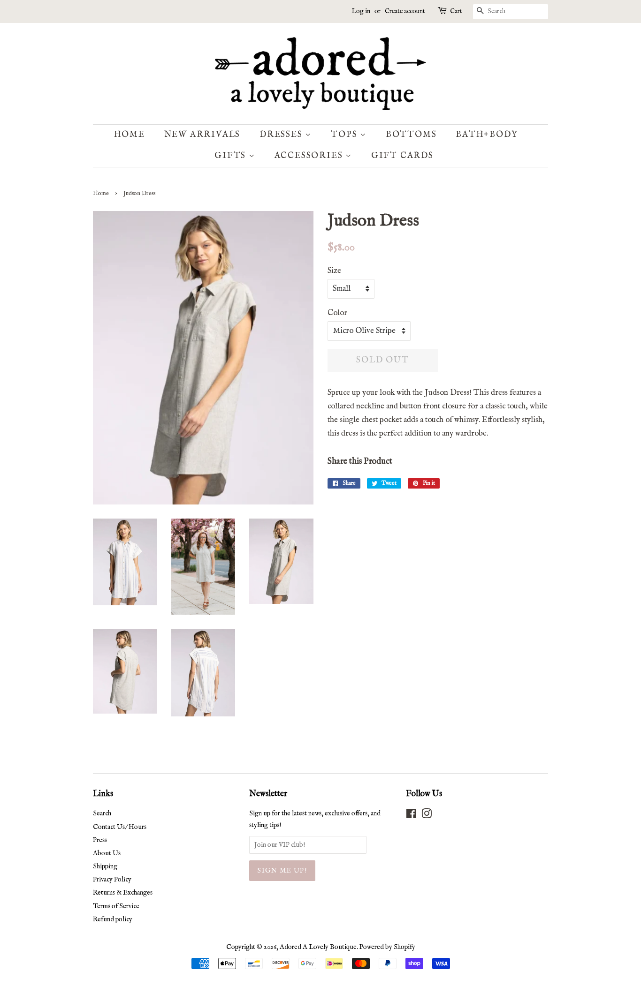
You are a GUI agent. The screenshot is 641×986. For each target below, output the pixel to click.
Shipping (105, 866)
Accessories (310, 156)
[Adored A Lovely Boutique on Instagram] (426, 816)
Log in (360, 11)
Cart (456, 11)
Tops (345, 134)
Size (334, 271)
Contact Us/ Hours (119, 827)
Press (100, 840)
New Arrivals (202, 134)
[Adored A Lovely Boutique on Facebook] (411, 816)
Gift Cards (402, 156)
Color (337, 313)
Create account (405, 11)
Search (102, 813)
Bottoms (411, 134)
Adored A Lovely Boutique (318, 947)
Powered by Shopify (387, 947)
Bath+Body (487, 134)
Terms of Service (116, 906)
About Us (107, 853)
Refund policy (112, 919)
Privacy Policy (112, 879)
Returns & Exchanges (123, 892)
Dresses (282, 134)
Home (129, 134)
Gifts (231, 156)
